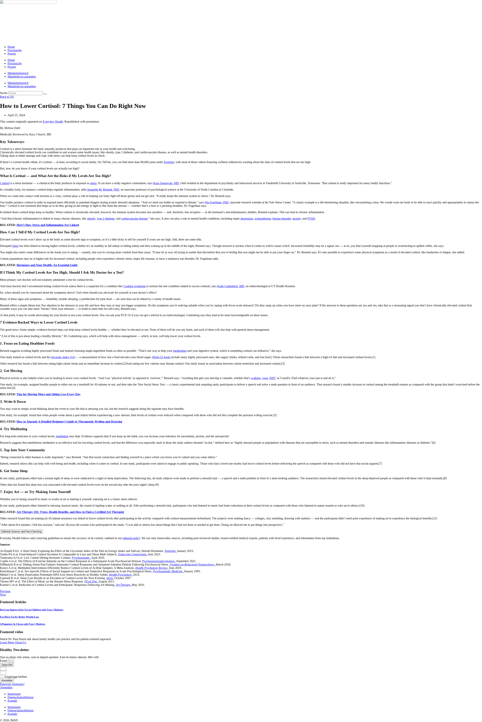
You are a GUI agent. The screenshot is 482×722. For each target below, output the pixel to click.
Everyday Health (53, 121)
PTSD (311, 218)
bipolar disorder (281, 218)
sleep (15, 245)
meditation (62, 436)
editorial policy (131, 538)
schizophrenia (263, 218)
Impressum (14, 693)
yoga (265, 378)
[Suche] (45, 94)
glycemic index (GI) (63, 357)
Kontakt (12, 700)
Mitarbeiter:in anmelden (22, 76)
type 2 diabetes (106, 218)
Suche (3, 93)
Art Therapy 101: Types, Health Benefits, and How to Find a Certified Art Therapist (70, 512)
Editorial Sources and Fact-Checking (21, 531)
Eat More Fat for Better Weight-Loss (19, 616)
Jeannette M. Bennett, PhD (103, 189)
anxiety (296, 218)
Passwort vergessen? (12, 684)
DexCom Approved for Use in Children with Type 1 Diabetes (31, 609)
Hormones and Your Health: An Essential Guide (47, 265)
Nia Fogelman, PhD (217, 202)
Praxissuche (15, 50)
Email (4, 660)
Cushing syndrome (134, 286)
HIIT (272, 378)
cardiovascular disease (134, 218)
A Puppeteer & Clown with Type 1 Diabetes (22, 624)
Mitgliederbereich (18, 73)
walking (256, 378)
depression (246, 218)
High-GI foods (161, 357)
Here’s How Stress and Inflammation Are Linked (48, 225)
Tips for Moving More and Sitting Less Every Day (49, 394)
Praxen (12, 53)
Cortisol (4, 183)
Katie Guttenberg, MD (230, 286)
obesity (91, 218)
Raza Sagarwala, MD (166, 183)
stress (93, 183)
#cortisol (169, 162)
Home (11, 46)
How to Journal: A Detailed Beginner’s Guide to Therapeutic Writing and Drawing (69, 421)
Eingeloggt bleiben (15, 676)
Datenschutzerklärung (21, 697)
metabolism (180, 350)
